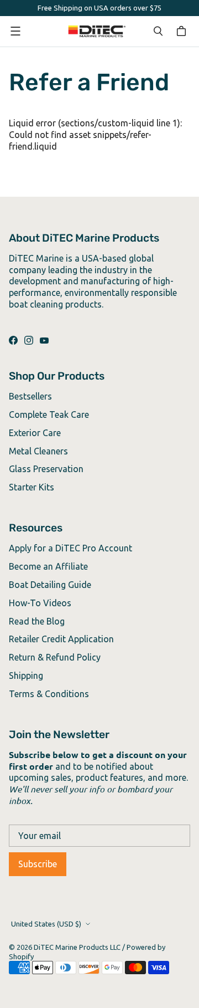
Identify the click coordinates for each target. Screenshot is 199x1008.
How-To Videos (40, 603)
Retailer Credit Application (61, 639)
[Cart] (183, 31)
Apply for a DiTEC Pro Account (70, 548)
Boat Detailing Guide (50, 585)
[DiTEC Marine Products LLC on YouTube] (44, 340)
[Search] (158, 31)
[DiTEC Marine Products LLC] (96, 31)
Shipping (26, 675)
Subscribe (37, 864)
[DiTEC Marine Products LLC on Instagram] (28, 340)
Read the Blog (37, 621)
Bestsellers (30, 396)
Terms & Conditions (49, 694)
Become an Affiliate (48, 566)
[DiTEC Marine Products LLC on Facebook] (13, 340)
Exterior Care (35, 433)
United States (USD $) (46, 924)
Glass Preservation (46, 469)
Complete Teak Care (49, 414)
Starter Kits (31, 487)
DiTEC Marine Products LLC (77, 947)
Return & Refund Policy (55, 657)
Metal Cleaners (38, 451)
